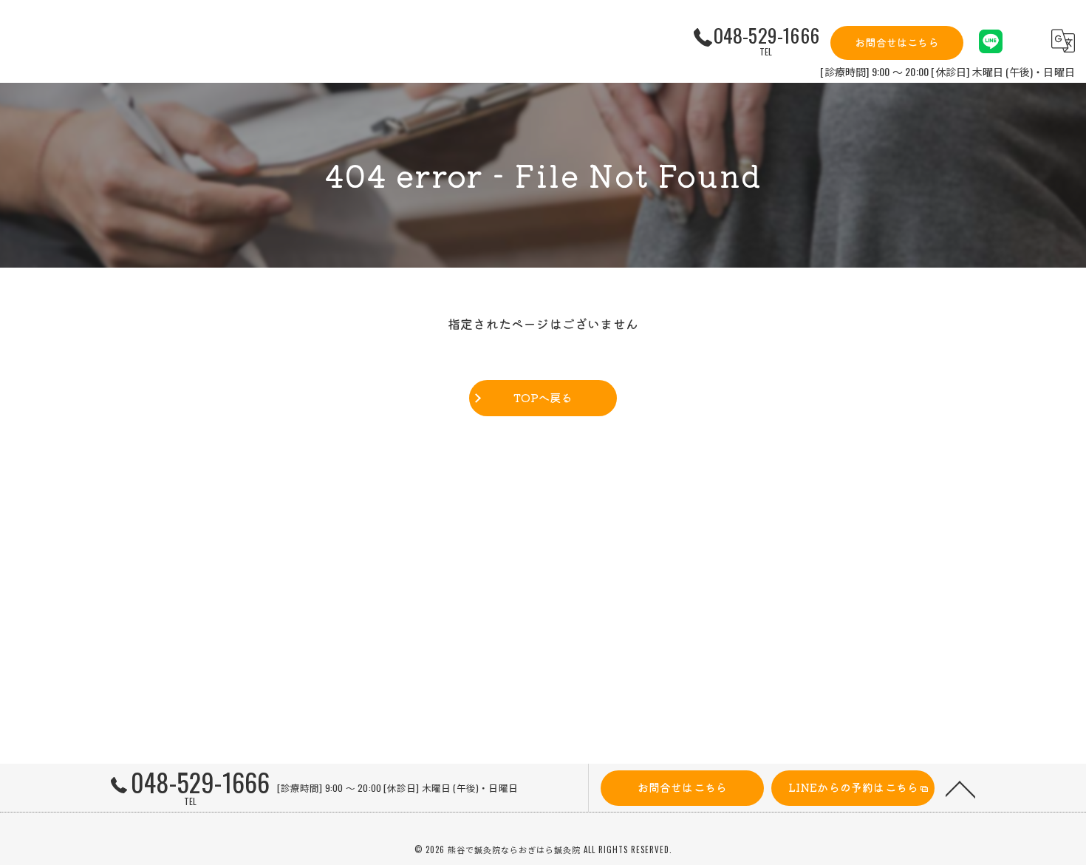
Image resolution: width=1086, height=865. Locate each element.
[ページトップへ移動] (960, 788)
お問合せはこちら (897, 42)
